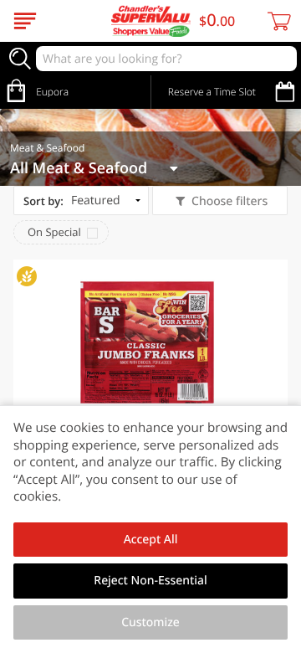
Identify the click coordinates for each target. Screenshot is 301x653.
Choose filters (229, 201)
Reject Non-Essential (150, 581)
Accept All (151, 540)
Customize (150, 622)
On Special (54, 231)
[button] (150, 392)
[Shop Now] (25, 21)
